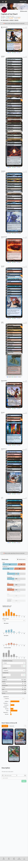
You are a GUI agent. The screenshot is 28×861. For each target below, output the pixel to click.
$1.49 (10, 52)
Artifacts (12, 20)
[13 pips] (21, 564)
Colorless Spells (7, 647)
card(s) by (5, 668)
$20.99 (10, 233)
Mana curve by (6, 618)
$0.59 (10, 262)
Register (21, 1)
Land (7, 710)
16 (9, 705)
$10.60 (19, 233)
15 (8, 649)
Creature (6, 705)
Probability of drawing (7, 660)
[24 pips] (10, 564)
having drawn (5, 672)
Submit (23, 781)
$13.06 (14, 233)
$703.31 (19, 377)
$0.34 (15, 493)
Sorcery (6, 714)
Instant (6, 708)
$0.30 (19, 262)
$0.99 (10, 167)
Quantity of (6, 696)
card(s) (4, 677)
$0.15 (19, 408)
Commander (5, 703)
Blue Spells (6, 623)
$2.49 (10, 318)
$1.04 (19, 52)
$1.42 (19, 445)
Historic (16, 20)
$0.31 (19, 167)
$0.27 (19, 493)
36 (9, 701)
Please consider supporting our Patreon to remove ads (14, 23)
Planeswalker (5, 712)
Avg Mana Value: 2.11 (7, 605)
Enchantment (5, 706)
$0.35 (15, 167)
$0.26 (15, 408)
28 (9, 710)
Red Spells (6, 635)
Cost (4, 562)
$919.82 (14, 377)
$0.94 (15, 318)
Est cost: (9, 18)
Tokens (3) (5, 726)
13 (11, 611)
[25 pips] (8, 569)
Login (25, 1)
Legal (9, 17)
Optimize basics (22, 559)
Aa (25, 775)
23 (8, 608)
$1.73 (15, 445)
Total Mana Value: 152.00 (7, 606)
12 (9, 708)
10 (6, 336)
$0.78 (19, 318)
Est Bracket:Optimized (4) (16, 17)
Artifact (6, 701)
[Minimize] (27, 556)
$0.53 (15, 262)
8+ (24, 616)
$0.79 (10, 542)
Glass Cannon (6, 20)
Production (5, 566)
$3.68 (15, 52)
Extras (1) (12, 726)
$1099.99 (10, 377)
